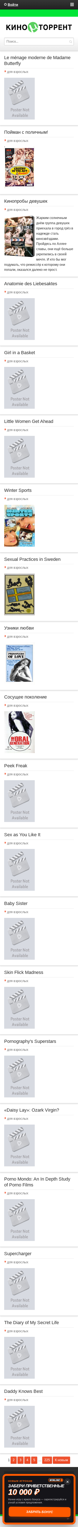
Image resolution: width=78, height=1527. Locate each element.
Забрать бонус (39, 1512)
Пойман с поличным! (26, 132)
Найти (70, 41)
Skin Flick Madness (23, 972)
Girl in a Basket (19, 352)
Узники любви (19, 628)
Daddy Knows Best (23, 1391)
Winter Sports (18, 490)
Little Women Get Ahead (28, 421)
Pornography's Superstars (30, 1041)
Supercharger (17, 1253)
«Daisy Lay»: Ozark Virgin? (31, 1110)
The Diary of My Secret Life (31, 1322)
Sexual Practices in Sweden (32, 559)
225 (47, 1460)
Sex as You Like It (22, 834)
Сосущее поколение (25, 697)
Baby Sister (15, 903)
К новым (61, 1460)
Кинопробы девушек (25, 201)
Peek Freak (15, 765)
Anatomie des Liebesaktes (30, 283)
